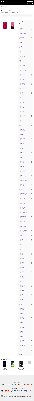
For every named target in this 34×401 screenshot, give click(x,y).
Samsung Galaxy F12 (23, 213)
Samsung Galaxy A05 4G (23, 194)
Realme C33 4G (23, 161)
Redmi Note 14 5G (23, 335)
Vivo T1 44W (22, 240)
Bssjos (2, 1)
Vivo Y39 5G (22, 290)
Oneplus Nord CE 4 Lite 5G (24, 70)
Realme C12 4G (23, 156)
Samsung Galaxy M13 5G (24, 225)
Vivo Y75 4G (22, 299)
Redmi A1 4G (22, 317)
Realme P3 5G (22, 185)
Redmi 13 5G (22, 309)
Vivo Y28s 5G (22, 281)
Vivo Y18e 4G (22, 267)
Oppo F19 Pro (22, 107)
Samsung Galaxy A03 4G (23, 190)
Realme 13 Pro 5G (23, 142)
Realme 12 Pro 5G (23, 139)
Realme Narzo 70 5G (23, 179)
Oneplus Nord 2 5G (23, 64)
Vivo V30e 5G (22, 259)
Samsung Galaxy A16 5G (23, 202)
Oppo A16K (22, 78)
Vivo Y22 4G (22, 277)
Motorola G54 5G (23, 56)
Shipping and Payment (22, 396)
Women (21, 354)
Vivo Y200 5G (22, 272)
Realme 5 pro (22, 147)
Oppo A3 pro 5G (23, 83)
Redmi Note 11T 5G (23, 328)
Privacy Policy (7, 396)
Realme (21, 135)
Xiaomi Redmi (21, 304)
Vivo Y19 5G (22, 268)
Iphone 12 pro (22, 29)
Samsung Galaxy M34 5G (24, 231)
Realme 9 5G (22, 152)
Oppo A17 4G (22, 79)
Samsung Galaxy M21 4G (24, 226)
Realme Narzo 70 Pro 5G (24, 180)
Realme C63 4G (23, 166)
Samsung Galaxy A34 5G (23, 208)
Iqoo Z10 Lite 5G (23, 41)
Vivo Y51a (22, 294)
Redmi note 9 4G (23, 341)
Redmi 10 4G (22, 305)
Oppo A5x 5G (22, 98)
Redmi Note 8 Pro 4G (23, 340)
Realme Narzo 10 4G (23, 170)
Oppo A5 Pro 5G (23, 89)
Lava (20, 47)
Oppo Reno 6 (22, 121)
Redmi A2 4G (22, 318)
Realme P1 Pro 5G (23, 184)
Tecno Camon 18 (23, 234)
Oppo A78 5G (22, 101)
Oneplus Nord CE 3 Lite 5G (24, 69)
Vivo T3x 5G (22, 248)
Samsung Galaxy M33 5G (24, 230)
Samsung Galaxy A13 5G (23, 198)
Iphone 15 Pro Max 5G (23, 33)
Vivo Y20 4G (22, 271)
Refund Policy (26, 396)
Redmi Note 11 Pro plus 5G (24, 327)
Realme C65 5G (23, 167)
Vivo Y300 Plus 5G (23, 285)
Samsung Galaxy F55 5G (23, 221)
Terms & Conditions (11, 396)
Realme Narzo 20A (23, 171)
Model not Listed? (3, 396)
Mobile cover (20, 25)
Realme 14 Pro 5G (23, 143)
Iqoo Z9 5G (22, 46)
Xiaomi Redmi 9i (23, 346)
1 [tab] (16, 386)
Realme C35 (22, 162)
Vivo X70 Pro (22, 263)
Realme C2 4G (22, 158)
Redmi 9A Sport (23, 314)
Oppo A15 (22, 74)
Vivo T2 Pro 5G (22, 244)
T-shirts (20, 351)
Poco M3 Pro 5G (23, 130)
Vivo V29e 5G (22, 257)
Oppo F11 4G (22, 103)
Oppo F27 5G (22, 111)
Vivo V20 (22, 253)
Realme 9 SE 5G (23, 153)
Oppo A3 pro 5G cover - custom (24, 84)
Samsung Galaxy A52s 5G (24, 212)
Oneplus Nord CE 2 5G (23, 66)
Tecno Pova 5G (22, 235)
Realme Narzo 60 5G (23, 176)
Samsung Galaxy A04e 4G (24, 193)
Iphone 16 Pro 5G (23, 34)
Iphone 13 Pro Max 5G (23, 32)
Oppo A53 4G (22, 92)
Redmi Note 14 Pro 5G (23, 336)
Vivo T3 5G (22, 245)
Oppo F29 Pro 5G (23, 115)
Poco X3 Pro (22, 134)
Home (2, 6)
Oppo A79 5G (22, 102)
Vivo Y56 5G (22, 295)
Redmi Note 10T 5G (23, 326)
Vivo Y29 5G (22, 282)
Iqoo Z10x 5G (22, 42)
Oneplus (21, 60)
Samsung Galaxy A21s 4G (24, 203)
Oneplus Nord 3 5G (23, 65)
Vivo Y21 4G (22, 276)
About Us (30, 396)
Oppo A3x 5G (22, 87)
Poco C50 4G (22, 129)
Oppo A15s (22, 75)
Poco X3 (22, 133)
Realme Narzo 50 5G (23, 175)
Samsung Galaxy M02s (23, 222)
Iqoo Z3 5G (22, 43)
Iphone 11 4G (22, 28)
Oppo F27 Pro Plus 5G (23, 112)
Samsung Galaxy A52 (23, 211)
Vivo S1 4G (22, 239)
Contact (2, 4)
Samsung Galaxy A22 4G (23, 204)
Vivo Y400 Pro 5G (23, 291)
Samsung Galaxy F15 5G (23, 216)
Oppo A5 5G (22, 88)
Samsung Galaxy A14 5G (23, 199)
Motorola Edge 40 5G (23, 51)
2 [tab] (17, 386)
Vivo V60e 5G (22, 262)
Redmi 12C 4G (22, 308)
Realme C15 (22, 157)
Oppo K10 (22, 116)
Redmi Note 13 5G (23, 332)
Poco (20, 125)
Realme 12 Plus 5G (23, 138)
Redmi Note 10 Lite (23, 322)
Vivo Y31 (22, 286)
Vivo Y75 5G (22, 300)
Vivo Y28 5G (22, 280)
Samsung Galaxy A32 (23, 207)
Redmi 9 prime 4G (23, 313)
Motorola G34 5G (23, 55)
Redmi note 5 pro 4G (23, 337)
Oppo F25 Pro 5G (23, 110)
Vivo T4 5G (22, 249)
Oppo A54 (22, 93)
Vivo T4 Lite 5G (22, 250)
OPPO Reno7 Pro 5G (23, 124)
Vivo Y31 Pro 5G (23, 289)
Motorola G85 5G (23, 57)
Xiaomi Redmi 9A (23, 345)
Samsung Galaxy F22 (23, 217)
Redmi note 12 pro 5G (23, 331)
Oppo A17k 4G (22, 80)
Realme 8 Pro (22, 148)
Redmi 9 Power (23, 312)
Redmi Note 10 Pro (23, 323)
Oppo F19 (22, 106)
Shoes (20, 349)
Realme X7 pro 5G (23, 188)
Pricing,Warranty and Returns (17, 396)
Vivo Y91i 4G (22, 303)
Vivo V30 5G (22, 258)
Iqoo (20, 38)
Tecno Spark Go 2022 (23, 236)
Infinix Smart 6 (22, 37)
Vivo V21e (22, 254)
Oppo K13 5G (22, 120)
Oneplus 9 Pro (22, 61)
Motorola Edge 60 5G (23, 52)
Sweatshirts (20, 350)
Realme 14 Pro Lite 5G (23, 144)
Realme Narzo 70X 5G (23, 181)
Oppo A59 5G (22, 97)
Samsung (21, 189)
